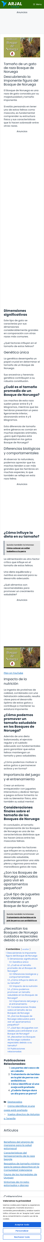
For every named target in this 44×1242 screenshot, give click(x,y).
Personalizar (22, 1230)
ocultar (25, 949)
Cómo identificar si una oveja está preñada (25, 1085)
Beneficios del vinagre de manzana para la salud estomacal (19, 1145)
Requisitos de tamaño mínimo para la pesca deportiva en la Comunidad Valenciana (22, 1167)
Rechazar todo (22, 1237)
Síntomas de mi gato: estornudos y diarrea (16, 1183)
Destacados (15, 1101)
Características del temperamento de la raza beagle (19, 1156)
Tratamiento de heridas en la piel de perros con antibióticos (25, 1077)
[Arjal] (11, 4)
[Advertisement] (22, 23)
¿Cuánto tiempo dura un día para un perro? (24, 1092)
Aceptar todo (22, 1224)
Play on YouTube (13, 673)
